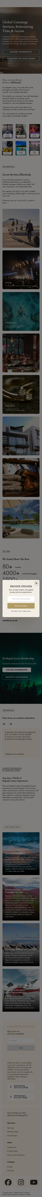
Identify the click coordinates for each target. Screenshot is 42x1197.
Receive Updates (21, 605)
